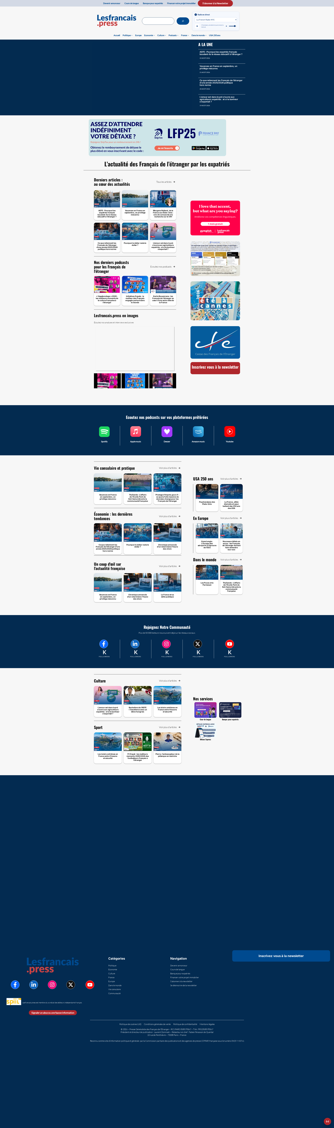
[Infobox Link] (104, 436)
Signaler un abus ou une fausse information (52, 1012)
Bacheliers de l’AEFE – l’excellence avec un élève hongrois (137, 709)
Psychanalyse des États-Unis (207, 503)
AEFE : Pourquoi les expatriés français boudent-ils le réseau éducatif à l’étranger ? (221, 53)
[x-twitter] (197, 644)
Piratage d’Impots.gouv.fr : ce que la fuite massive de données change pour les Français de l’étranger (167, 498)
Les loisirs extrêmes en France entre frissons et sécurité (167, 709)
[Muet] (226, 26)
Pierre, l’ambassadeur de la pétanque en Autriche (167, 755)
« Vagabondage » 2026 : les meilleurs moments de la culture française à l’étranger (107, 299)
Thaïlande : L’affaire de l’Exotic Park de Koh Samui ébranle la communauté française (137, 498)
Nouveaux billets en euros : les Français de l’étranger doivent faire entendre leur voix (231, 545)
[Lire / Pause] (197, 26)
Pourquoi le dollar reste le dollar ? (135, 244)
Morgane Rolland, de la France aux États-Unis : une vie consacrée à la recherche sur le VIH (163, 213)
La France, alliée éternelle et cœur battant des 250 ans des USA (231, 505)
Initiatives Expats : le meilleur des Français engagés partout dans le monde (135, 299)
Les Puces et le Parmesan (207, 584)
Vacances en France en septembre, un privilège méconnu (218, 67)
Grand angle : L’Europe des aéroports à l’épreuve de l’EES (207, 544)
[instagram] (166, 644)
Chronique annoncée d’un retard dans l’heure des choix (167, 547)
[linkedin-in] (135, 644)
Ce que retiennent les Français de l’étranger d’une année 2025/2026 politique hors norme (221, 82)
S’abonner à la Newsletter (215, 3)
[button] (165, 182)
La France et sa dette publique (167, 596)
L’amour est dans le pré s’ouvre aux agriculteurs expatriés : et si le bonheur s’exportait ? (219, 99)
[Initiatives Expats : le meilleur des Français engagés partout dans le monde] (135, 380)
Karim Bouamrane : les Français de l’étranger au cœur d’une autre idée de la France (163, 299)
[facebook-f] (103, 644)
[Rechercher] (183, 21)
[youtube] (229, 644)
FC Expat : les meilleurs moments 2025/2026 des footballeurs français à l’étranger (138, 757)
